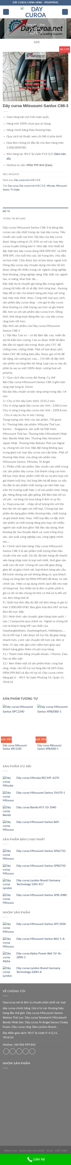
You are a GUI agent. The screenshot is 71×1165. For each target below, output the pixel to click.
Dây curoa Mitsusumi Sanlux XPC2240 (15, 747)
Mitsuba (51, 186)
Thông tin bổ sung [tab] (14, 218)
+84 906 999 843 (25, 1044)
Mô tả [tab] (6, 211)
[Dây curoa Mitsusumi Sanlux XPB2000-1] (52, 723)
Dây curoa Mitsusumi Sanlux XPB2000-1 (49, 747)
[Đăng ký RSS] (26, 1051)
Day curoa (13, 186)
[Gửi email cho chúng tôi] (13, 1051)
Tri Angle (15, 190)
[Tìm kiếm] (65, 12)
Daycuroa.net (11, 1002)
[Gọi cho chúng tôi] (19, 1051)
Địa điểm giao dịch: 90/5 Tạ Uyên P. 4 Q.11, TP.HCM (30, 1035)
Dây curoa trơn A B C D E (27, 180)
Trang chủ (31, 25)
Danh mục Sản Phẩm (32, 1151)
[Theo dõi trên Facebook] (6, 1051)
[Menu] (6, 12)
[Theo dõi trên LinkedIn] (32, 1051)
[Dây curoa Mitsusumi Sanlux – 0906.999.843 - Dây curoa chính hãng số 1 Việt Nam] (35, 11)
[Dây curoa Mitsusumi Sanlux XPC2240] (18, 723)
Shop (42, 25)
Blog (50, 1151)
